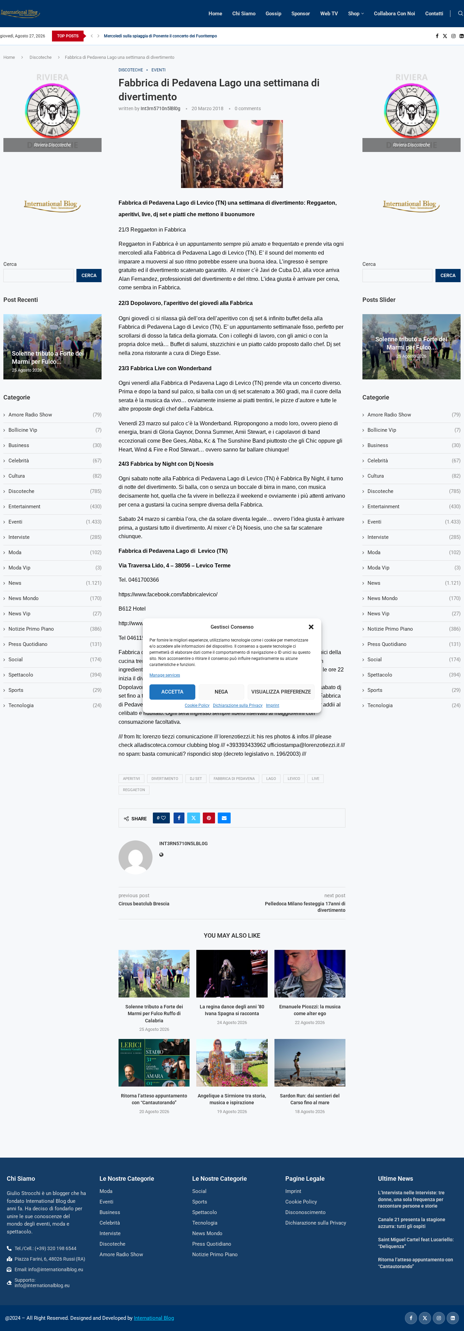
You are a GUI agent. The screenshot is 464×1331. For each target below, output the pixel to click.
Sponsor (300, 14)
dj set (196, 779)
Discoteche (41, 57)
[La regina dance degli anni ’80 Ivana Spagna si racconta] (231, 973)
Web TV (329, 14)
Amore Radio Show (414, 415)
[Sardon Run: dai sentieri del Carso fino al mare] (309, 1062)
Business (414, 445)
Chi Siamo (243, 14)
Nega (221, 692)
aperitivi (131, 779)
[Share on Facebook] (179, 818)
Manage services (164, 675)
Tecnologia (414, 705)
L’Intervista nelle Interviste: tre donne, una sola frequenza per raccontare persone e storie (411, 1199)
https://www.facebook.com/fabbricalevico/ (168, 594)
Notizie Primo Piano (414, 629)
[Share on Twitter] (193, 818)
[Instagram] (453, 36)
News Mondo (414, 598)
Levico (294, 779)
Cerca (369, 264)
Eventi (414, 522)
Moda (414, 552)
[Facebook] (437, 36)
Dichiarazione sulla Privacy (238, 705)
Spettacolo (414, 675)
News (414, 583)
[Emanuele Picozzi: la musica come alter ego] (309, 973)
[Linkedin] (461, 36)
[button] (311, 627)
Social (414, 659)
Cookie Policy (197, 705)
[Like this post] (163, 818)
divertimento (164, 779)
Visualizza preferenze (281, 692)
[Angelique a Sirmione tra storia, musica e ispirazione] (231, 1062)
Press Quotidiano (414, 644)
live (315, 779)
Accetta (172, 692)
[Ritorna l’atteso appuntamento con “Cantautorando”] (154, 1062)
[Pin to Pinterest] (209, 818)
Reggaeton (134, 790)
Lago (271, 779)
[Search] (460, 13)
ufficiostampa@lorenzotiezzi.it (303, 745)
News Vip (414, 614)
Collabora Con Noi (394, 14)
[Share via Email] (224, 818)
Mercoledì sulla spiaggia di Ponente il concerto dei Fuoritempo (160, 36)
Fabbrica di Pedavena (234, 779)
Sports (414, 690)
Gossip (273, 14)
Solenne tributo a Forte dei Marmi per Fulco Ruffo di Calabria (154, 1013)
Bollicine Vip (414, 430)
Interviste (414, 537)
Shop (353, 14)
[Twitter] (445, 36)
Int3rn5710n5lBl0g (160, 108)
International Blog (154, 1318)
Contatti (434, 14)
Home (215, 14)
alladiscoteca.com (156, 745)
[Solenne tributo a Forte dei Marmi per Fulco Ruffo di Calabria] (154, 973)
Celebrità (414, 461)
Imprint (272, 705)
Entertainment (414, 507)
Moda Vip (414, 568)
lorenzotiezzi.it (236, 736)
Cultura (414, 476)
